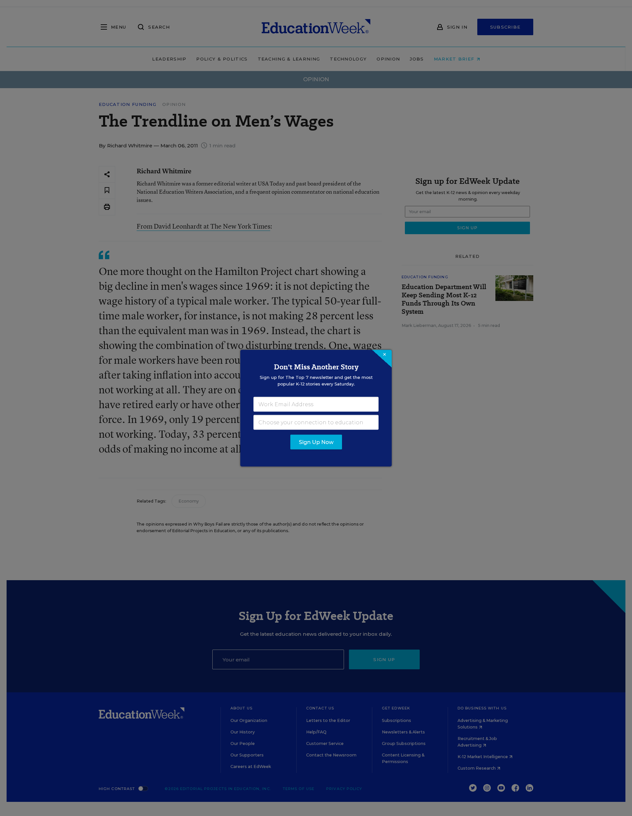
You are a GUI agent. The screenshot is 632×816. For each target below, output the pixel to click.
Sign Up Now (316, 442)
